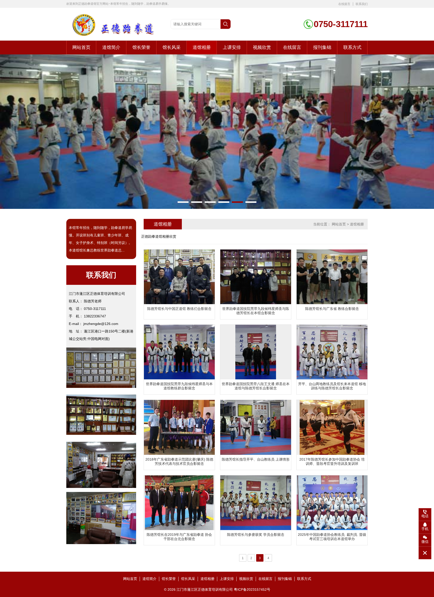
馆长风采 (171, 47)
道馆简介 (111, 47)
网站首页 (81, 47)
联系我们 (362, 4)
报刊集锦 (322, 47)
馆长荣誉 (141, 47)
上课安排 (232, 47)
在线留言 (344, 4)
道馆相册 (202, 47)
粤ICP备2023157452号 (252, 589)
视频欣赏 (262, 47)
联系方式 (352, 47)
